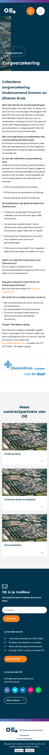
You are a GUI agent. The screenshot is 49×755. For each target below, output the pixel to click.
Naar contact (13, 700)
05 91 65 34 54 (11, 682)
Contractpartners (14, 53)
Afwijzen (29, 750)
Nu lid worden (14, 659)
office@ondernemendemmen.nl (19, 678)
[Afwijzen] (45, 747)
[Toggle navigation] (40, 11)
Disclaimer (24, 735)
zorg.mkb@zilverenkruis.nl (14, 343)
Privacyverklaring (24, 738)
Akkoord (19, 750)
